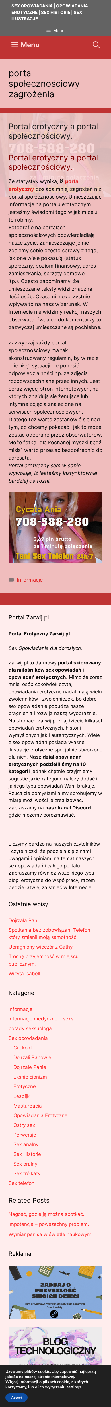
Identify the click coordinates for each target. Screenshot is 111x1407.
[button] (96, 44)
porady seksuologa (30, 1028)
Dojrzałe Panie (29, 1067)
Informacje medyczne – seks (41, 1019)
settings (74, 1387)
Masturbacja (27, 1106)
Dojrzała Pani (23, 920)
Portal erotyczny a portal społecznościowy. (53, 131)
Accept (16, 1397)
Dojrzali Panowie (32, 1057)
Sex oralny (25, 1164)
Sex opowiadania (28, 1038)
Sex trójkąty (26, 1173)
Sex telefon (21, 1183)
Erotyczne (24, 1086)
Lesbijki (22, 1096)
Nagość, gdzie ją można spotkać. (46, 1214)
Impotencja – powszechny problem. (49, 1224)
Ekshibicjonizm (30, 1077)
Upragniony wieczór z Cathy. (41, 947)
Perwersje (24, 1135)
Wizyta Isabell (24, 973)
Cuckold (22, 1048)
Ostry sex (24, 1125)
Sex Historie (27, 1154)
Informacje (30, 580)
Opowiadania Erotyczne (40, 1115)
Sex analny (25, 1144)
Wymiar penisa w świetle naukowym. (51, 1234)
